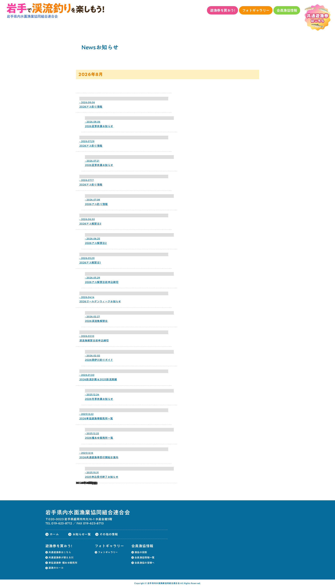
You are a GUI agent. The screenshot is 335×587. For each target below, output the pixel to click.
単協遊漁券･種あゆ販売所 (63, 563)
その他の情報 (109, 534)
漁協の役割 (141, 552)
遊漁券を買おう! (222, 10)
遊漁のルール (56, 568)
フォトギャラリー (255, 10)
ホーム (54, 534)
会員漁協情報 (287, 10)
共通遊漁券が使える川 (61, 557)
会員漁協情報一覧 (145, 557)
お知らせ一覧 (82, 534)
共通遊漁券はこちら (60, 552)
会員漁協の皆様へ (145, 563)
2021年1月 (83, 482)
